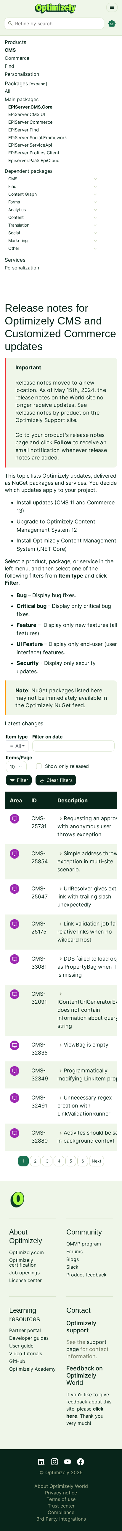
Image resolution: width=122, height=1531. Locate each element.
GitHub (17, 1361)
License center (25, 1280)
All (7, 91)
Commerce (17, 58)
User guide (21, 1346)
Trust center (61, 1506)
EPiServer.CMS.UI (26, 114)
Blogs (72, 1259)
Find (9, 66)
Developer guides (29, 1338)
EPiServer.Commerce (30, 122)
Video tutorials (25, 1353)
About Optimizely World (61, 1486)
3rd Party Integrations (61, 1519)
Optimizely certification (22, 1262)
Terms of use (61, 1499)
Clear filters (56, 780)
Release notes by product (48, 413)
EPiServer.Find (23, 130)
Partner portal (25, 1330)
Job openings (24, 1273)
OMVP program (83, 1244)
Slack (72, 1267)
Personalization (22, 74)
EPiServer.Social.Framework (37, 137)
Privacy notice (61, 1493)
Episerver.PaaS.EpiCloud (34, 160)
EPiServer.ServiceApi (30, 145)
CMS (10, 50)
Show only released (67, 766)
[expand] (38, 83)
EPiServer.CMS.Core (30, 107)
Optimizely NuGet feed (54, 705)
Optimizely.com (26, 1252)
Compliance (61, 1512)
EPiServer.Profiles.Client (33, 153)
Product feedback (86, 1275)
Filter (18, 780)
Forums (74, 1251)
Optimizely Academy (32, 1369)
